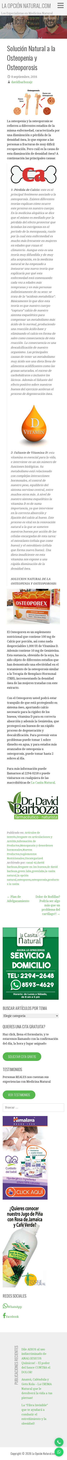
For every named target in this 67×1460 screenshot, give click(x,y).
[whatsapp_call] (58, 1452)
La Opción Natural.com (26, 6)
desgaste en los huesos (32, 866)
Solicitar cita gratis (22, 1056)
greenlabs (38, 871)
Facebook (12, 1316)
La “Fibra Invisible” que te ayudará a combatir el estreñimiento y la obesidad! (34, 1414)
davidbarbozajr (22, 82)
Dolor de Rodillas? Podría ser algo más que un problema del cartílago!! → (48, 905)
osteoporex (24, 879)
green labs (24, 871)
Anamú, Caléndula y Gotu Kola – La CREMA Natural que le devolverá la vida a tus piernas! (36, 1388)
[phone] (58, 1442)
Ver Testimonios (19, 1094)
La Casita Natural (43, 782)
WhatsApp (15, 1307)
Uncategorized (34, 858)
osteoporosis (39, 879)
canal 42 (31, 862)
